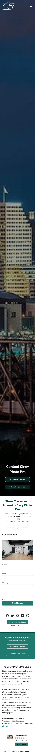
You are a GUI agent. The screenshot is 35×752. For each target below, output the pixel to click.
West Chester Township (12, 697)
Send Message (17, 603)
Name (4, 565)
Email (5, 574)
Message (6, 583)
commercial (18, 724)
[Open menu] (31, 6)
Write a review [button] (21, 744)
